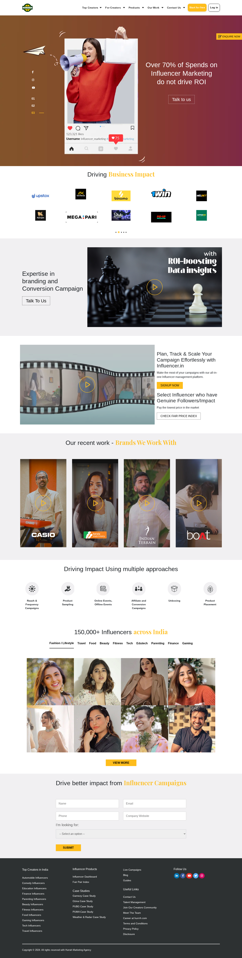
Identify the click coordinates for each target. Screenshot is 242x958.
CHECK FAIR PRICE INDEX (179, 416)
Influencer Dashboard (85, 876)
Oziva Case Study (83, 901)
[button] (118, 232)
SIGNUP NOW (170, 385)
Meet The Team (132, 912)
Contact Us (174, 7)
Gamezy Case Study (84, 895)
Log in (214, 7)
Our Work (153, 7)
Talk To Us (36, 300)
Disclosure (129, 934)
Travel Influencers (32, 930)
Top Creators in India (35, 869)
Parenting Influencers (34, 899)
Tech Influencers (31, 925)
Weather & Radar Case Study (89, 917)
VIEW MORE (121, 762)
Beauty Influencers (32, 904)
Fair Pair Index (81, 882)
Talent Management (134, 902)
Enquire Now (231, 36)
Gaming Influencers (33, 920)
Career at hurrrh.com (135, 918)
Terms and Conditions (135, 923)
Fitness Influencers (32, 909)
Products (134, 7)
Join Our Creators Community (140, 907)
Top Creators (90, 7)
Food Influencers (31, 915)
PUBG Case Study (83, 906)
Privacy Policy (131, 928)
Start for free (197, 7)
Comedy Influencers (33, 883)
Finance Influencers (33, 893)
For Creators (113, 7)
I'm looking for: (67, 825)
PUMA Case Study (83, 911)
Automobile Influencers (35, 877)
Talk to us (181, 107)
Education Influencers (34, 888)
